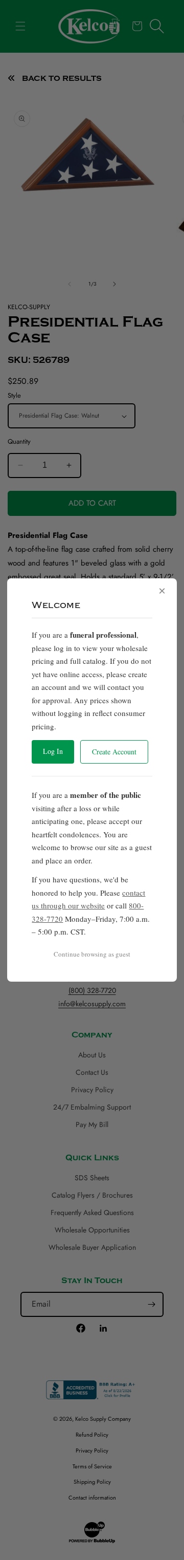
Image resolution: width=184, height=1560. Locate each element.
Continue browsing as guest (92, 954)
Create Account (114, 751)
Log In (53, 751)
